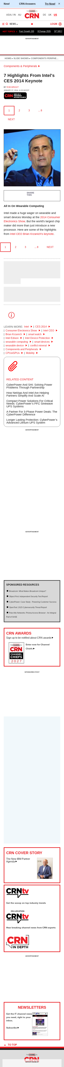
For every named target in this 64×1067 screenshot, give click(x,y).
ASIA (8, 15)
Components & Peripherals (20, 66)
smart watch (35, 334)
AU (19, 15)
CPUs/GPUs (13, 353)
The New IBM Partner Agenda (18, 860)
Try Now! (50, 3)
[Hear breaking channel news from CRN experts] (17, 942)
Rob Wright (13, 87)
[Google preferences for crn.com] (15, 95)
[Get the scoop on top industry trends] (17, 917)
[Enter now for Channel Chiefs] (18, 662)
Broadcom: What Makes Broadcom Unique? (27, 591)
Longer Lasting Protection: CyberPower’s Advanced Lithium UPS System (31, 421)
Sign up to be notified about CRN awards (28, 637)
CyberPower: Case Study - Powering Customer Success (32, 602)
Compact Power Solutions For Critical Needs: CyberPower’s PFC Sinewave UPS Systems (29, 403)
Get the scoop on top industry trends (26, 903)
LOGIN (53, 24)
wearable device (15, 345)
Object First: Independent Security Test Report (28, 596)
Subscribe (11, 1027)
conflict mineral (38, 345)
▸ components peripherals (45, 58)
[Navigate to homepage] (32, 18)
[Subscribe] (40, 1034)
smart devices (42, 341)
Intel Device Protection (37, 338)
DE (44, 15)
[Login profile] (60, 24)
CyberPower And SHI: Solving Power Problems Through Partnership (29, 386)
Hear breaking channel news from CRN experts (31, 927)
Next (11, 119)
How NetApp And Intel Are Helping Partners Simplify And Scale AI (27, 394)
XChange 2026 (44, 31)
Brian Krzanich (14, 334)
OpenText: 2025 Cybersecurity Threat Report (28, 607)
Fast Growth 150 (26, 31)
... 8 (40, 110)
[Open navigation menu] (5, 24)
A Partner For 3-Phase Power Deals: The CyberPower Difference (31, 413)
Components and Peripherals (22, 349)
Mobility (30, 353)
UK (49, 15)
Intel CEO (49, 330)
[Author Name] (12, 276)
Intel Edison (12, 338)
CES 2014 (41, 326)
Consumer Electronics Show (22, 330)
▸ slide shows (20, 58)
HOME (8, 58)
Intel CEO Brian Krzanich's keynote (32, 233)
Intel (27, 326)
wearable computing (17, 341)
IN (14, 15)
